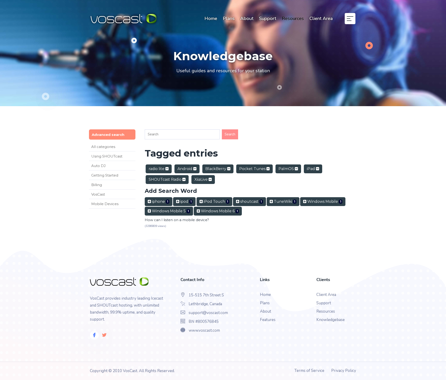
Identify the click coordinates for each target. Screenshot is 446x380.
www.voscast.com (204, 330)
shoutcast (250, 201)
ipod (185, 201)
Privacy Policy (343, 370)
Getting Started (104, 175)
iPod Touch (215, 201)
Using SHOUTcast (106, 156)
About (246, 18)
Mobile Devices (104, 204)
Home (210, 18)
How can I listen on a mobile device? (177, 220)
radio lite (157, 169)
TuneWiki (284, 201)
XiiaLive (201, 179)
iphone (159, 201)
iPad (311, 169)
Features (267, 319)
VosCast (98, 194)
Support (267, 18)
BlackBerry (216, 169)
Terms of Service (309, 370)
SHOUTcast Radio (165, 179)
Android (185, 169)
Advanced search (108, 134)
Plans (229, 18)
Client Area (321, 18)
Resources (293, 18)
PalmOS (287, 169)
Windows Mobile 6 (219, 211)
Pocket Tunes (252, 169)
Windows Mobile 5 (170, 211)
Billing (96, 185)
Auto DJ (98, 166)
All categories (103, 146)
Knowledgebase (330, 319)
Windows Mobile (323, 201)
